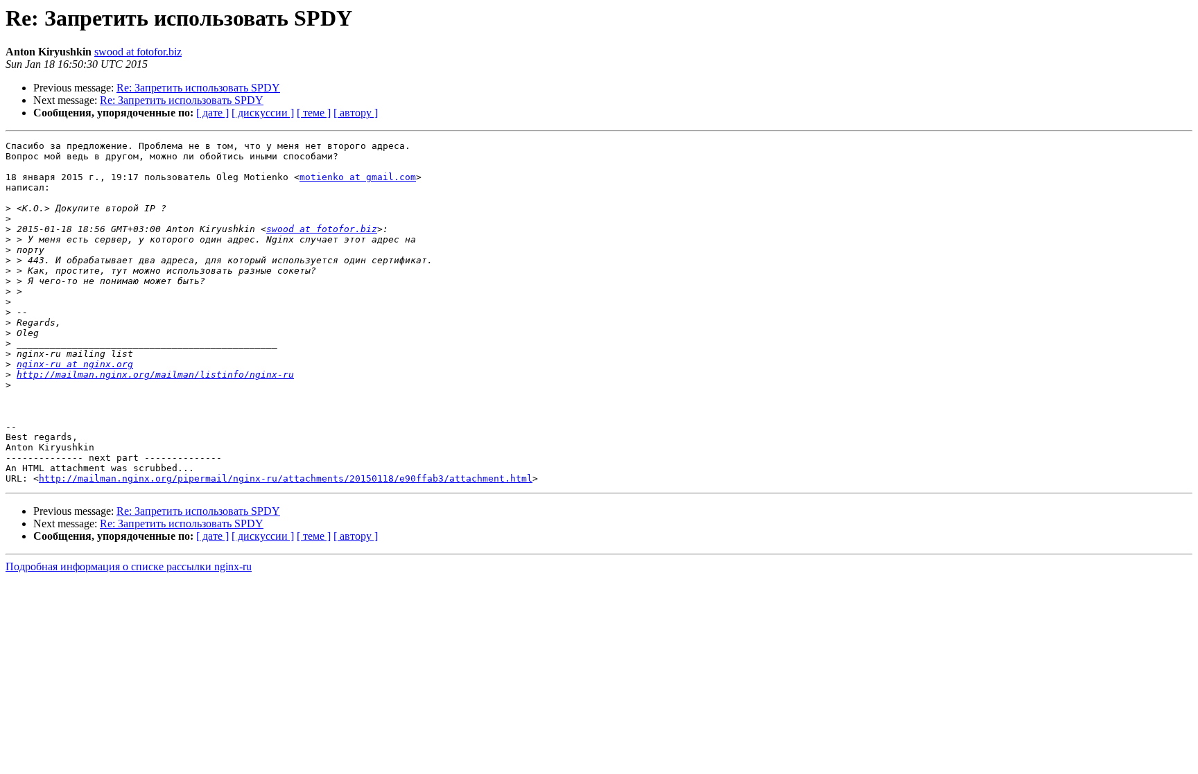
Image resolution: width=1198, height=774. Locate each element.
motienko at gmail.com (358, 177)
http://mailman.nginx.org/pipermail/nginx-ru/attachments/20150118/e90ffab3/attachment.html (285, 478)
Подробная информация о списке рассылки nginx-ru (129, 566)
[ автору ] (355, 112)
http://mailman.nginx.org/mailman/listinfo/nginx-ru (155, 374)
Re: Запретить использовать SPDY (198, 88)
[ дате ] (212, 112)
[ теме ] (314, 112)
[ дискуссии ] (263, 112)
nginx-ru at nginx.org (75, 364)
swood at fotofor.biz (138, 52)
